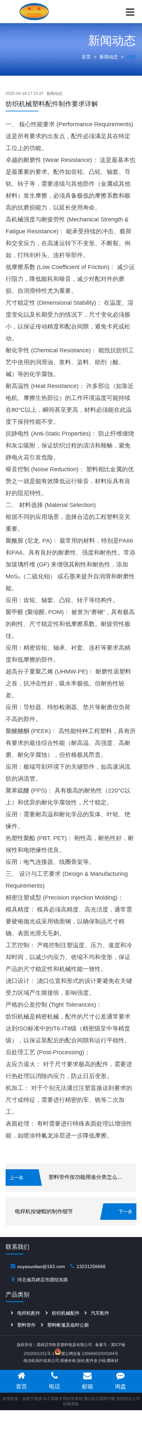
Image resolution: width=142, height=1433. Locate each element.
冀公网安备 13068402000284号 (89, 1353)
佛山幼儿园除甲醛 (99, 1398)
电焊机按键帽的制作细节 (44, 1211)
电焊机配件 (28, 1313)
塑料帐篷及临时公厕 (68, 1325)
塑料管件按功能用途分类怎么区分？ (91, 1177)
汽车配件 (100, 1313)
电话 (54, 1386)
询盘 (120, 1386)
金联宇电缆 (32, 1398)
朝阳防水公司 (128, 1398)
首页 (86, 56)
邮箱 (87, 1386)
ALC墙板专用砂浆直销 (63, 1398)
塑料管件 (26, 1325)
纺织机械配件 (66, 1313)
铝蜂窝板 (71, 1404)
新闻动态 (108, 56)
